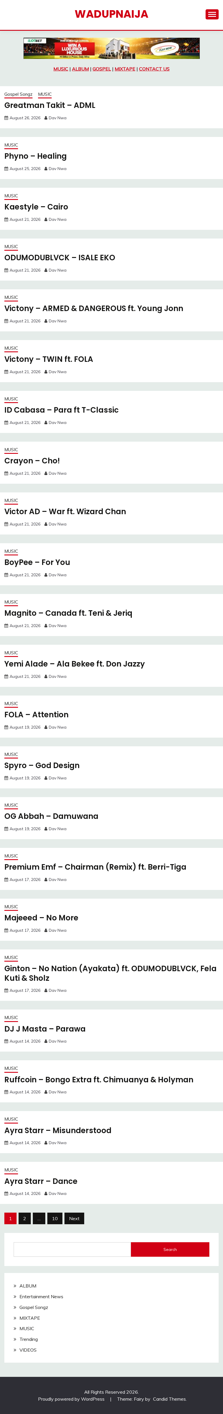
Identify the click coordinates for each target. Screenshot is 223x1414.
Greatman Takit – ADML (49, 105)
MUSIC (60, 69)
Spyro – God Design (42, 765)
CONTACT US (154, 69)
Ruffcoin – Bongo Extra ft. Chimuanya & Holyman (98, 1080)
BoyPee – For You (37, 562)
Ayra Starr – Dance (41, 1181)
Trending (28, 1339)
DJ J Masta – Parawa (45, 1029)
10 (55, 1218)
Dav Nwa (57, 117)
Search (170, 1249)
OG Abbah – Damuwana (51, 816)
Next (74, 1218)
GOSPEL (102, 69)
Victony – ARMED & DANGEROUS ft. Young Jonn (93, 308)
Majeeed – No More (41, 918)
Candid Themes (169, 1399)
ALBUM (80, 69)
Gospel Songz (18, 94)
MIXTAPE (125, 69)
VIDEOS (28, 1350)
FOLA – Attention (36, 714)
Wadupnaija (111, 13)
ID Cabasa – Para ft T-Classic (61, 410)
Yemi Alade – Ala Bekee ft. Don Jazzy (74, 664)
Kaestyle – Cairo (36, 207)
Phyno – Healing (35, 156)
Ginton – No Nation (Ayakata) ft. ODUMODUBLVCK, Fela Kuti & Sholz (110, 973)
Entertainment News (41, 1296)
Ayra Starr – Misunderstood (58, 1130)
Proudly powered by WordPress (72, 1399)
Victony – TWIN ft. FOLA (48, 359)
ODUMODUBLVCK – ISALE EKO (59, 257)
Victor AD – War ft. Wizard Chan (65, 511)
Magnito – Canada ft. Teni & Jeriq (68, 613)
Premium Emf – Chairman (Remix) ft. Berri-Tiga (95, 867)
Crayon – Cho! (32, 461)
